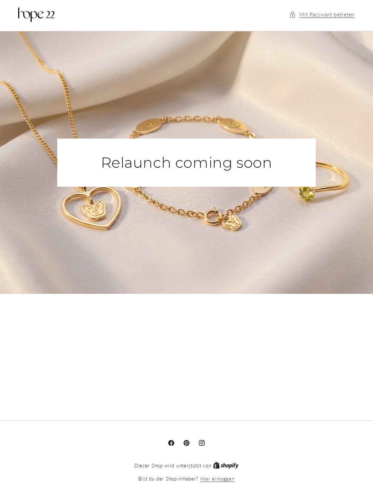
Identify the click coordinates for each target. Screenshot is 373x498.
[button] (322, 14)
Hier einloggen (217, 479)
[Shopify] (226, 465)
